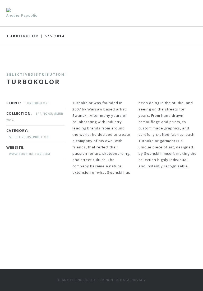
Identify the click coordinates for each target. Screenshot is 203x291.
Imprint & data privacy (123, 280)
